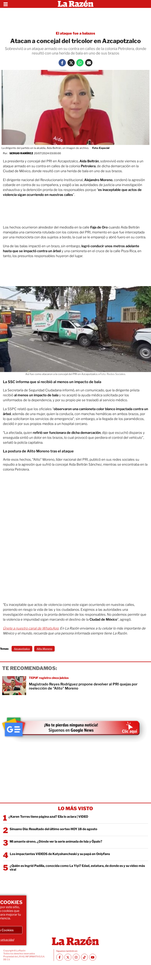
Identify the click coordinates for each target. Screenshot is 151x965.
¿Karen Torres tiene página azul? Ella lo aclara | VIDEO (48, 816)
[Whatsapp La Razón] (80, 62)
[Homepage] (75, 4)
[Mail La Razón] (88, 62)
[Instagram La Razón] (76, 957)
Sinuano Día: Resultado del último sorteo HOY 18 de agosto (53, 829)
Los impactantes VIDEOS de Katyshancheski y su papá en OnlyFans (60, 854)
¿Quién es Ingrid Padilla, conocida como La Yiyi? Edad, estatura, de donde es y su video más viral (77, 867)
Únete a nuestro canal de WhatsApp (31, 628)
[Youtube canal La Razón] (92, 957)
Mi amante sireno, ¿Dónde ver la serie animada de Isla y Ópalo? (56, 841)
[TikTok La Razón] (84, 957)
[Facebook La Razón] (62, 62)
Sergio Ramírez (21, 153)
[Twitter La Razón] (71, 62)
